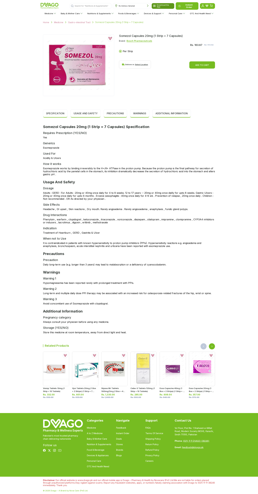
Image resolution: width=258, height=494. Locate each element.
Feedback (121, 427)
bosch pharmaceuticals (139, 41)
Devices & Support (152, 13)
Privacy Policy (152, 455)
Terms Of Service (154, 433)
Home (46, 22)
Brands (119, 450)
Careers (149, 461)
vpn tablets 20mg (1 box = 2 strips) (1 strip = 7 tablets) (84, 391)
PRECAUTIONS (115, 113)
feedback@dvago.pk (193, 447)
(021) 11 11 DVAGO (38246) (196, 441)
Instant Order (189, 6)
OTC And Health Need (200, 13)
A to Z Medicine (95, 433)
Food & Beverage (95, 450)
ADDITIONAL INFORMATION (171, 113)
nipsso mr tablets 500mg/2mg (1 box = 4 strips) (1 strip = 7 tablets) (114, 391)
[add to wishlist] (110, 38)
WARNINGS (139, 113)
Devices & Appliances (98, 455)
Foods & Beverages (127, 13)
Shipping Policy (153, 439)
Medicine (49, 13)
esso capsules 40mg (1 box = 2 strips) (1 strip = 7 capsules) (172, 391)
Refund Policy (152, 450)
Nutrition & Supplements (99, 444)
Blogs (119, 455)
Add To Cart (202, 65)
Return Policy (152, 444)
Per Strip (128, 51)
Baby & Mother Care (70, 13)
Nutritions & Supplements (99, 13)
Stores (119, 444)
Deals (119, 439)
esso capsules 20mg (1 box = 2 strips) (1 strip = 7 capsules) (201, 391)
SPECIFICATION (55, 113)
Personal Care (175, 13)
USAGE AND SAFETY (85, 113)
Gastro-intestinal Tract (79, 22)
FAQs (148, 427)
